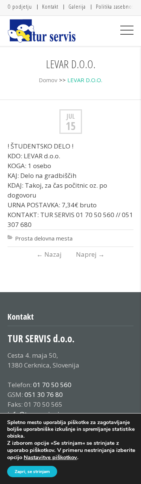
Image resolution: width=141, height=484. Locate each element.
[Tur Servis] (42, 30)
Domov (48, 80)
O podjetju (20, 6)
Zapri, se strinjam (32, 472)
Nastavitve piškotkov (50, 457)
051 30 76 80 (43, 394)
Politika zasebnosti (116, 6)
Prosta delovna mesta (44, 238)
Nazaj (49, 254)
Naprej (90, 254)
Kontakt (50, 6)
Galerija (77, 6)
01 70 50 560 (52, 384)
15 (71, 126)
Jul (71, 116)
